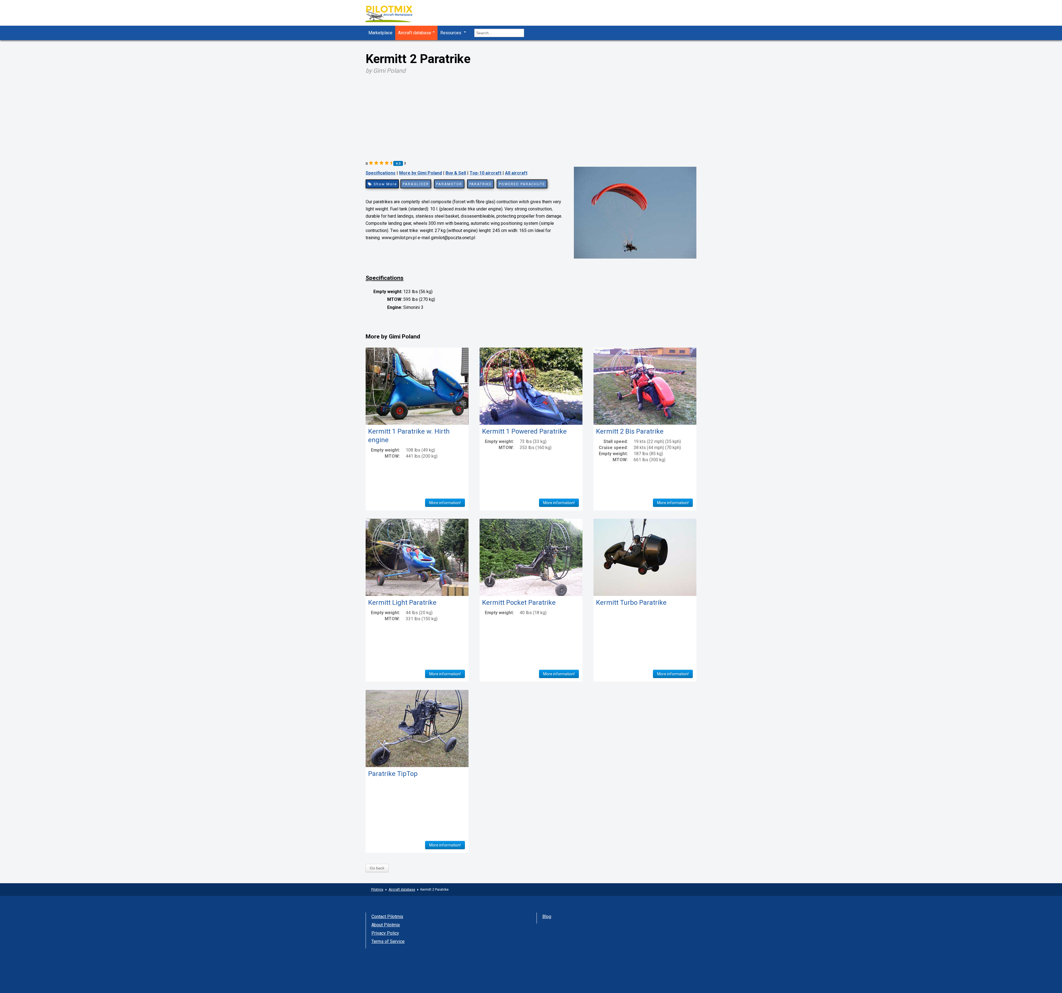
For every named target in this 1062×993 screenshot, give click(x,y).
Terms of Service (388, 941)
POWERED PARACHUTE (522, 184)
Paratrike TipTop (393, 774)
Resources (451, 32)
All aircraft (516, 173)
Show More (384, 184)
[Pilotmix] (394, 15)
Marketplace (380, 32)
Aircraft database (414, 32)
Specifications (380, 173)
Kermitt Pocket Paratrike (519, 602)
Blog (546, 916)
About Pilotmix (385, 924)
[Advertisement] (531, 115)
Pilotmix (377, 890)
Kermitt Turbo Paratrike (631, 602)
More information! (445, 503)
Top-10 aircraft (485, 173)
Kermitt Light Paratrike (402, 602)
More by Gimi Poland (420, 173)
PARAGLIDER (416, 184)
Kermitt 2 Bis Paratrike (629, 431)
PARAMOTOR (449, 184)
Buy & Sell (456, 173)
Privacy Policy (385, 933)
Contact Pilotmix (387, 916)
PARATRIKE (480, 184)
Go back (377, 868)
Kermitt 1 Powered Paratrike (524, 431)
